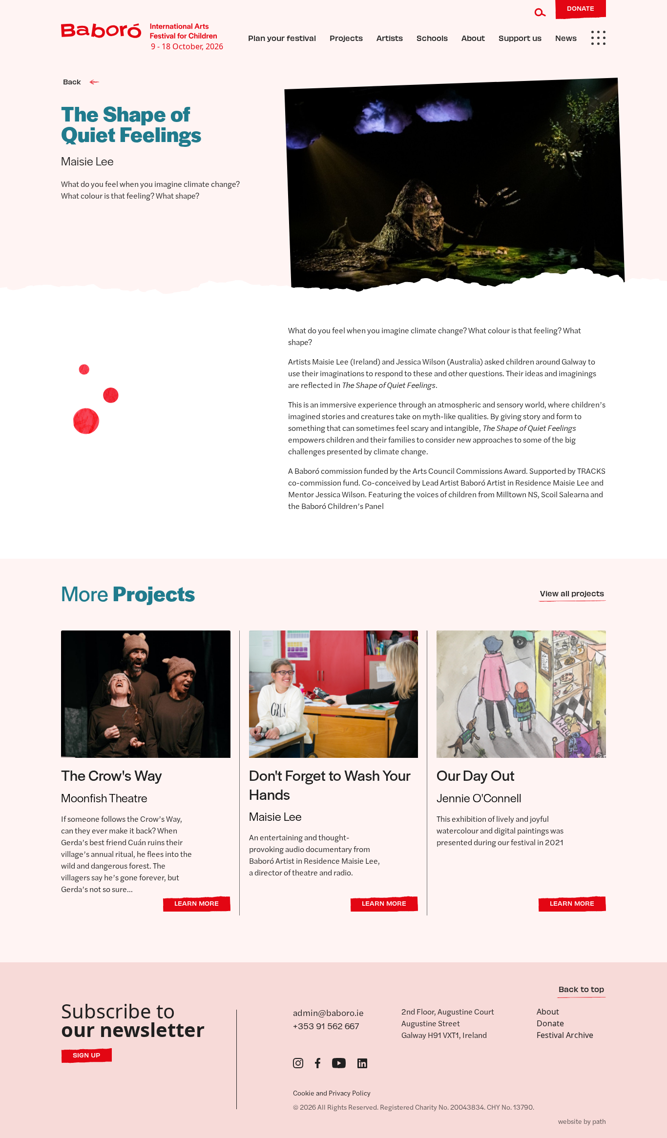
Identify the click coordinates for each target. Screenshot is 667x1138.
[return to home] (139, 31)
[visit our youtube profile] (339, 1062)
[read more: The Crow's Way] (145, 693)
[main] (333, 519)
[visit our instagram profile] (298, 1062)
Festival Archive (565, 1035)
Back (73, 81)
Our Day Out (476, 774)
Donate (550, 1023)
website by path (582, 1121)
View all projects (572, 593)
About (473, 37)
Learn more (196, 903)
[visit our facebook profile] (317, 1062)
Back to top (581, 989)
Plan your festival (282, 37)
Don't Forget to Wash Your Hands (330, 784)
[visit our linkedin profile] (362, 1062)
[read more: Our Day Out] (521, 693)
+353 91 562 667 (326, 1025)
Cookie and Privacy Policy (332, 1092)
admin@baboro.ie (328, 1012)
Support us (520, 37)
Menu (598, 38)
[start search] (540, 12)
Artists (389, 37)
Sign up (86, 1055)
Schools (432, 37)
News (566, 37)
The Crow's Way (111, 774)
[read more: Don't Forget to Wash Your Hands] (333, 693)
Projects (346, 37)
